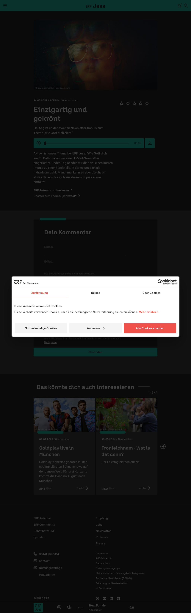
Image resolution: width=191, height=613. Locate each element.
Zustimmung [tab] (39, 292)
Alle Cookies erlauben (150, 328)
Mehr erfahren (149, 311)
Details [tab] (95, 292)
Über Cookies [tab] (151, 292)
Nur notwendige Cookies (41, 328)
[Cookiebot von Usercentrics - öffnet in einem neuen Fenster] (160, 282)
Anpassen (93, 328)
